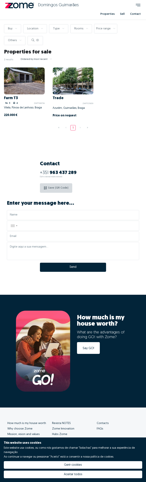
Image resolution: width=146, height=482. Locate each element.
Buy (10, 28)
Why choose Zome (20, 428)
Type (56, 28)
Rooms (79, 28)
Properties (107, 14)
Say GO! (88, 348)
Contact (135, 14)
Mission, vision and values (23, 434)
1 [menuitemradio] (73, 127)
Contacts (103, 423)
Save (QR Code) (58, 188)
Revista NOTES (61, 423)
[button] (14, 225)
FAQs (100, 428)
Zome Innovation (63, 428)
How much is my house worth (26, 423)
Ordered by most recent (34, 59)
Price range (103, 28)
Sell (122, 14)
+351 (58, 173)
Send (73, 267)
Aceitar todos (73, 474)
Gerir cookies (73, 464)
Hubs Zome (59, 434)
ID (37, 40)
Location (33, 28)
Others (13, 40)
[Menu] (138, 6)
